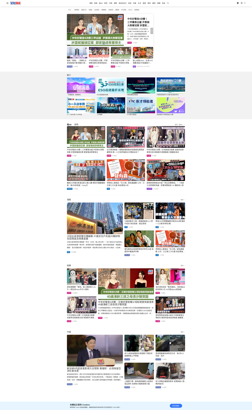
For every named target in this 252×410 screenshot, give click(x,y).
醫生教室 (113, 66)
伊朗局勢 (76, 10)
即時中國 (91, 66)
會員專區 (136, 10)
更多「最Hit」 (179, 124)
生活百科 (149, 188)
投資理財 (69, 66)
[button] (151, 31)
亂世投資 (96, 10)
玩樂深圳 (110, 10)
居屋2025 (83, 10)
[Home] (15, 3)
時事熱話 (69, 188)
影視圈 (69, 155)
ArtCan (130, 10)
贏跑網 (117, 10)
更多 (182, 200)
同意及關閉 (175, 406)
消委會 (90, 10)
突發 (68, 252)
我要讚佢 (103, 10)
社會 (108, 188)
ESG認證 (123, 10)
